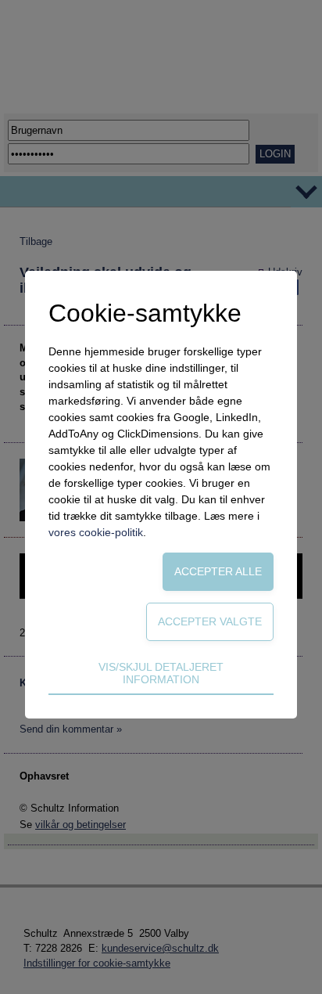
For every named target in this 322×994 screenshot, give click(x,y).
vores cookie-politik (95, 532)
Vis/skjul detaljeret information (161, 673)
